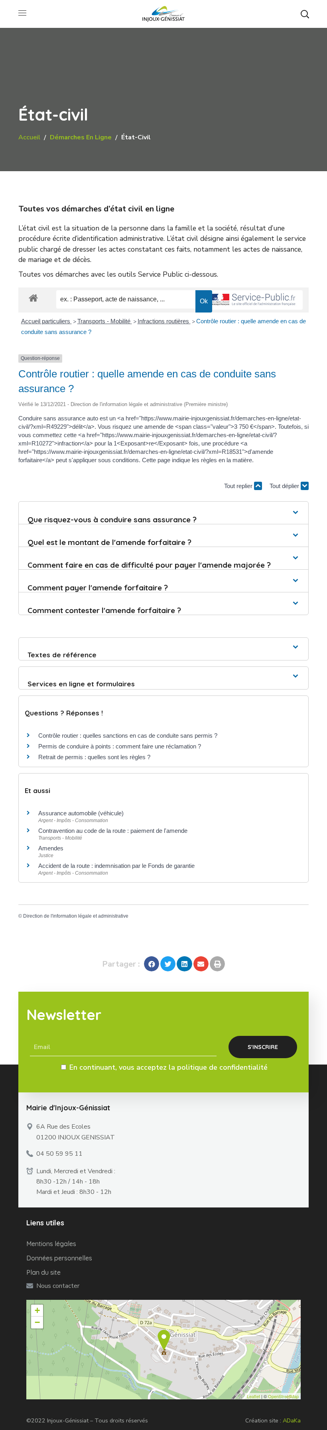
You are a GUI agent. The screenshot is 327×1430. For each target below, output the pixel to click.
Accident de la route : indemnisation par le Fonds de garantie (116, 865)
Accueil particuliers (46, 321)
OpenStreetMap (283, 1396)
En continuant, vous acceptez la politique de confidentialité (168, 1067)
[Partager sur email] (201, 963)
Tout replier (239, 486)
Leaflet (253, 1396)
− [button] (37, 1322)
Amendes (50, 848)
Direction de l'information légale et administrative (75, 916)
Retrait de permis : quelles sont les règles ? (94, 757)
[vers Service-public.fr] (253, 300)
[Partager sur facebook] (151, 963)
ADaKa (292, 1420)
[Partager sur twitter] (167, 963)
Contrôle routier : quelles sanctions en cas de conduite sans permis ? (127, 735)
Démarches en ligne (81, 137)
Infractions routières (164, 321)
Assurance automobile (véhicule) (81, 813)
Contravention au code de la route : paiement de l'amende (112, 830)
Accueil (29, 137)
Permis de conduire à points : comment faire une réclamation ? (119, 746)
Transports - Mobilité (104, 321)
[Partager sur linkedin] (184, 963)
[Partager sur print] (217, 963)
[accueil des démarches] (33, 297)
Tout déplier (285, 486)
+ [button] (37, 1310)
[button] (305, 14)
